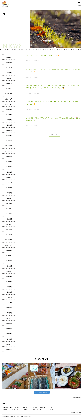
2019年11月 (8, 297)
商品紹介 (17, 407)
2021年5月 (9, 214)
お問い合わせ (27, 409)
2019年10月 (8, 302)
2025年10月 (8, 104)
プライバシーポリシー (38, 409)
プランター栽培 (33, 407)
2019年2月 (9, 344)
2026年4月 (9, 73)
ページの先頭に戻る (75, 397)
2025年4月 (9, 114)
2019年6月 (9, 323)
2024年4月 (9, 135)
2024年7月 (9, 130)
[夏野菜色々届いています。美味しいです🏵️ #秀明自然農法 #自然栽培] (15, 376)
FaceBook (78, 412)
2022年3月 (9, 198)
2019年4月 (9, 334)
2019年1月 (9, 349)
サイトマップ (50, 409)
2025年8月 (9, 109)
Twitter (73, 412)
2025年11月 (8, 99)
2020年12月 (8, 240)
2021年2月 (9, 229)
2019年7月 (9, 318)
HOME (4, 403)
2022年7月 (9, 187)
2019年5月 (9, 328)
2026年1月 (9, 88)
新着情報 (5, 409)
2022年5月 (9, 193)
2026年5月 (9, 67)
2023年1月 (9, 177)
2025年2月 (9, 120)
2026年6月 (9, 62)
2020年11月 (8, 245)
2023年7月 (9, 156)
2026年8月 (9, 57)
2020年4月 (9, 276)
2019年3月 (9, 339)
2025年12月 (8, 94)
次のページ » (54, 134)
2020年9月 (9, 250)
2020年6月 (9, 266)
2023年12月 (8, 146)
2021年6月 (9, 208)
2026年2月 (9, 83)
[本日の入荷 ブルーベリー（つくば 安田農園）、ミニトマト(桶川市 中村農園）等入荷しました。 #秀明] (41, 376)
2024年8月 (9, 125)
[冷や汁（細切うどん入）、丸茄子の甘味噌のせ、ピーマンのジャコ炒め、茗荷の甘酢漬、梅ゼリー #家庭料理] (68, 376)
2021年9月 (9, 203)
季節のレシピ (43, 407)
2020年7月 (9, 260)
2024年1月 (9, 141)
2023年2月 (9, 172)
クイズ (50, 407)
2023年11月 (8, 151)
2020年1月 (9, 292)
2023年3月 (9, 167)
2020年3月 (9, 281)
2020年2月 (9, 287)
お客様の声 (12, 409)
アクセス (19, 409)
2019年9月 (9, 308)
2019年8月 (9, 313)
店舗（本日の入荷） (7, 407)
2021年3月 (9, 224)
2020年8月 (9, 255)
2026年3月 (9, 78)
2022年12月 (8, 182)
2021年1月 (9, 234)
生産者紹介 (24, 407)
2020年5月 (9, 271)
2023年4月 (9, 161)
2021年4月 (9, 219)
